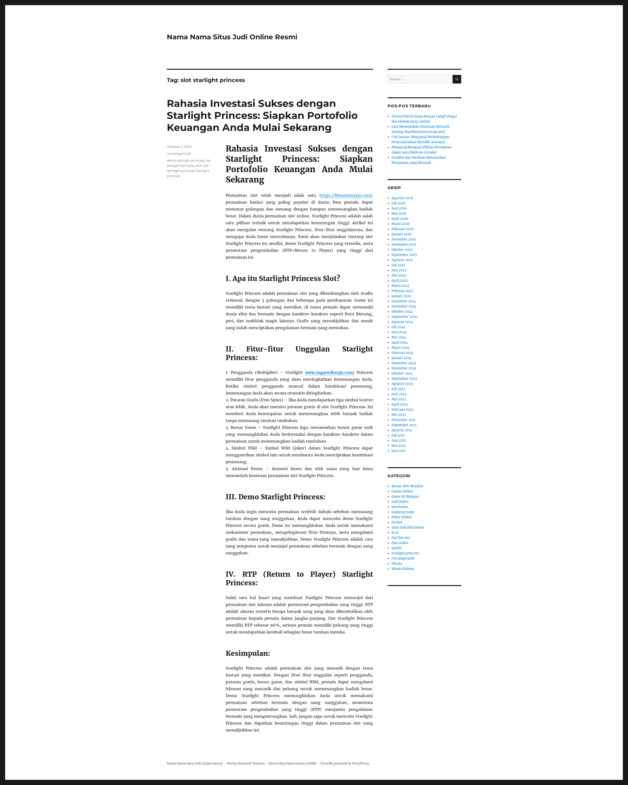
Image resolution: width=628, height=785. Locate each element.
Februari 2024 (402, 353)
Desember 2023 (404, 363)
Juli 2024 (398, 327)
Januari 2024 (401, 358)
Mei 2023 (399, 399)
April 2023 (399, 404)
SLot (395, 533)
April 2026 (400, 219)
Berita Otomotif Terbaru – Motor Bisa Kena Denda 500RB (271, 763)
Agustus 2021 (402, 430)
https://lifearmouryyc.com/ (346, 195)
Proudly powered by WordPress (345, 763)
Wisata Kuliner (403, 569)
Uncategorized (179, 153)
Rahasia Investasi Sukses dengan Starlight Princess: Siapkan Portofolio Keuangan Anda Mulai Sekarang (262, 115)
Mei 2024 (399, 337)
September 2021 (404, 425)
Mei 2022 (399, 415)
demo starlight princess (186, 160)
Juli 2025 (398, 265)
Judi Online (400, 502)
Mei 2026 (399, 213)
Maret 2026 (401, 224)
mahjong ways (403, 512)
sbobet (397, 522)
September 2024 (404, 317)
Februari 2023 (402, 409)
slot (198, 166)
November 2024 (404, 306)
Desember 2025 (404, 239)
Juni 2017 (399, 451)
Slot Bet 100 (401, 538)
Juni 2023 (399, 394)
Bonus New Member (407, 486)
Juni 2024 (399, 332)
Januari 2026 (402, 234)
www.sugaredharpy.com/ (329, 372)
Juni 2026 (399, 208)
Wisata (397, 563)
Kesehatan (400, 507)
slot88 (396, 548)
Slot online (400, 543)
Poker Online (402, 517)
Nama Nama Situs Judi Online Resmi (232, 37)
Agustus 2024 (402, 322)
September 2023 (404, 379)
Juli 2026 (399, 203)
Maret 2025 (400, 286)
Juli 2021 (398, 435)
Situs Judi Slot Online (408, 527)
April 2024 (400, 342)
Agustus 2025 (402, 260)
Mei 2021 (399, 446)
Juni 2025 (399, 270)
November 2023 (404, 368)
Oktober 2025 (402, 250)
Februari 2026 (403, 229)
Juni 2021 (399, 440)
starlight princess (405, 553)
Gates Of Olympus (405, 496)
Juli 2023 (398, 389)
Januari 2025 (401, 296)
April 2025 (400, 281)
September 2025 (404, 255)
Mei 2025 (399, 275)
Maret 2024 (400, 348)
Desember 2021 (404, 420)
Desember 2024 (404, 301)
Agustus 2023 (402, 384)
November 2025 (404, 244)
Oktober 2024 (402, 311)
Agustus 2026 (402, 198)
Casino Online (402, 491)
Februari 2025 (402, 291)
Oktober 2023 (402, 373)
